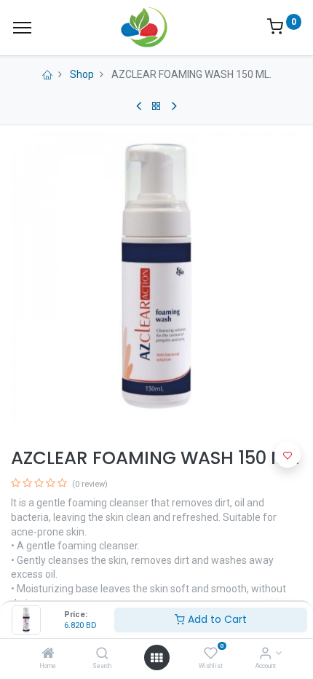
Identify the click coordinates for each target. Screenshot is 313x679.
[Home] (48, 654)
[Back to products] (156, 106)
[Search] (102, 654)
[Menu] (22, 27)
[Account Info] (265, 654)
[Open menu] (156, 658)
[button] (287, 454)
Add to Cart (216, 619)
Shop (82, 74)
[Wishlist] (211, 654)
